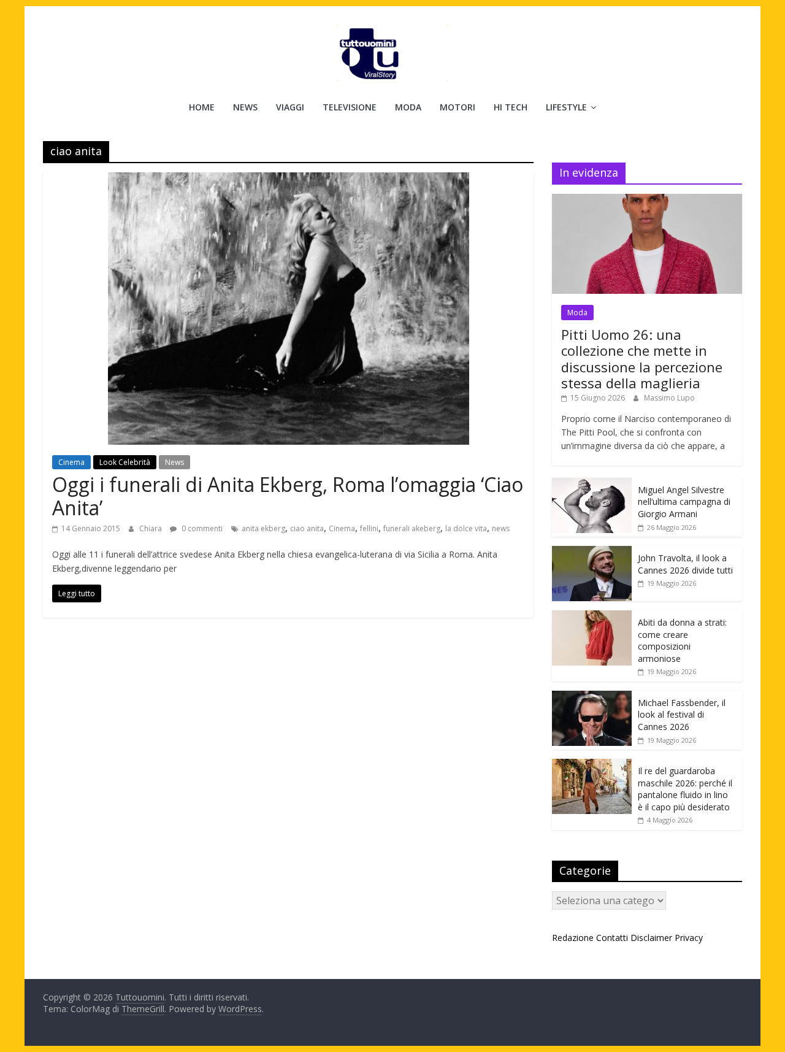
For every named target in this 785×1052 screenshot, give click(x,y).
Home (202, 107)
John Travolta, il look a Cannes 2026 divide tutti (685, 564)
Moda (408, 107)
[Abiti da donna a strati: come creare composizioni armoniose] (592, 617)
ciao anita (307, 528)
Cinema (71, 462)
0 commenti (201, 528)
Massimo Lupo (669, 398)
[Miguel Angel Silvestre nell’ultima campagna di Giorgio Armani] (592, 484)
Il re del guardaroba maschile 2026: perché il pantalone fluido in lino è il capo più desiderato (685, 789)
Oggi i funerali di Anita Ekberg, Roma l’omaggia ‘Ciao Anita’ (287, 496)
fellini (369, 528)
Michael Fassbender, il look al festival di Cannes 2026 (682, 714)
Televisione (350, 107)
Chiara (151, 528)
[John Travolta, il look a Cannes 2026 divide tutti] (592, 552)
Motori (457, 107)
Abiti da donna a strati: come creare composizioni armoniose (682, 640)
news (501, 528)
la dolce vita (466, 528)
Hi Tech (510, 107)
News (245, 107)
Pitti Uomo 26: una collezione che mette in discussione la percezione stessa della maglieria (641, 358)
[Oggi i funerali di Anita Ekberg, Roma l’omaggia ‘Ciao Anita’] (288, 179)
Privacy (689, 937)
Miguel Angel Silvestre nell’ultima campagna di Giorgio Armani (684, 502)
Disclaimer (651, 937)
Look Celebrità (124, 462)
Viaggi (290, 107)
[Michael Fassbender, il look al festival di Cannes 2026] (592, 697)
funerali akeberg (411, 528)
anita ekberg (263, 528)
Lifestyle (566, 107)
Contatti (612, 937)
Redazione (573, 937)
